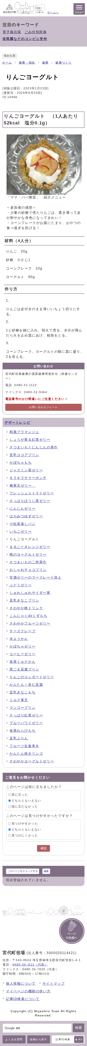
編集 (46, 871)
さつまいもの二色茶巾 (28, 562)
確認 (43, 848)
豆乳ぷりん (19, 738)
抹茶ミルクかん (22, 662)
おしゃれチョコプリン (28, 570)
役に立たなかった (25, 806)
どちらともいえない (26, 800)
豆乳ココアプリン (24, 455)
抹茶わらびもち (22, 730)
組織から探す (38, 1039)
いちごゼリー (21, 531)
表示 (80, 1039)
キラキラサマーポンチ (28, 478)
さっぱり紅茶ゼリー (26, 715)
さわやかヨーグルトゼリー (32, 761)
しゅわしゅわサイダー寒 (30, 593)
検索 (78, 1027)
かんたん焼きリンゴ (26, 753)
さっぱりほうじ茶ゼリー (30, 501)
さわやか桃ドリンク (26, 608)
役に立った (20, 794)
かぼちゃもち (21, 462)
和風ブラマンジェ (24, 432)
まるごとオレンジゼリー (30, 547)
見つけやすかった (25, 823)
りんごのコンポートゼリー (32, 677)
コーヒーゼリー (22, 654)
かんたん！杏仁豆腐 (26, 684)
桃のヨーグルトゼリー (28, 554)
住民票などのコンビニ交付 (25, 39)
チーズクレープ (22, 631)
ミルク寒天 (19, 700)
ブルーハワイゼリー (26, 723)
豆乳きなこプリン (24, 600)
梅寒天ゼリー (22, 485)
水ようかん (19, 639)
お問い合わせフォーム (43, 407)
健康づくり (63, 62)
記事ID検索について (23, 999)
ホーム (7, 62)
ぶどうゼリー (21, 585)
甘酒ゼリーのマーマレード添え (35, 577)
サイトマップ (53, 983)
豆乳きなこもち (22, 692)
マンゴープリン (22, 707)
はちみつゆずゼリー (26, 516)
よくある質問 (14, 1039)
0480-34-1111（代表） (30, 964)
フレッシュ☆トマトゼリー (32, 493)
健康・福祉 (27, 62)
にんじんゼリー (22, 508)
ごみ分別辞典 (35, 32)
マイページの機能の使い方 (28, 991)
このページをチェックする (22, 871)
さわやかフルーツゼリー (30, 623)
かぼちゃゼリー (22, 646)
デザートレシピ (17, 422)
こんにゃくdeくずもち (29, 616)
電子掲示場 (12, 32)
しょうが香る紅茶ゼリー (30, 439)
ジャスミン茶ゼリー (26, 470)
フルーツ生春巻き (24, 746)
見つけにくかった (25, 835)
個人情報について (21, 983)
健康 (45, 62)
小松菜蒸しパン (22, 524)
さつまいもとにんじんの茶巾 (34, 447)
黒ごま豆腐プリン (24, 669)
